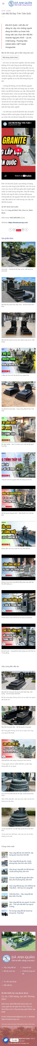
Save (19, 230)
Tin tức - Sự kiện (6, 11)
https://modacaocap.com (18, 222)
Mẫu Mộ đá (8, 985)
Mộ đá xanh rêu (9, 971)
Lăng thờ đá (26, 967)
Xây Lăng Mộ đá (10, 967)
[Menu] (3, 3)
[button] (6, 1040)
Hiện (15, 57)
